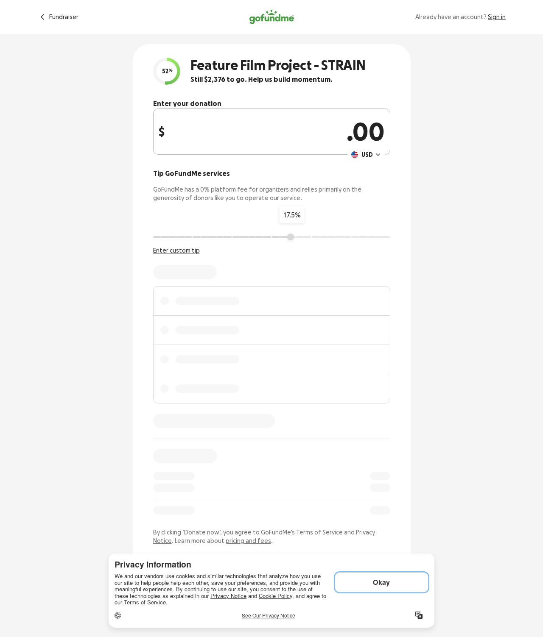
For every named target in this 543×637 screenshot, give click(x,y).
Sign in (497, 17)
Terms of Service (319, 532)
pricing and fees (248, 540)
